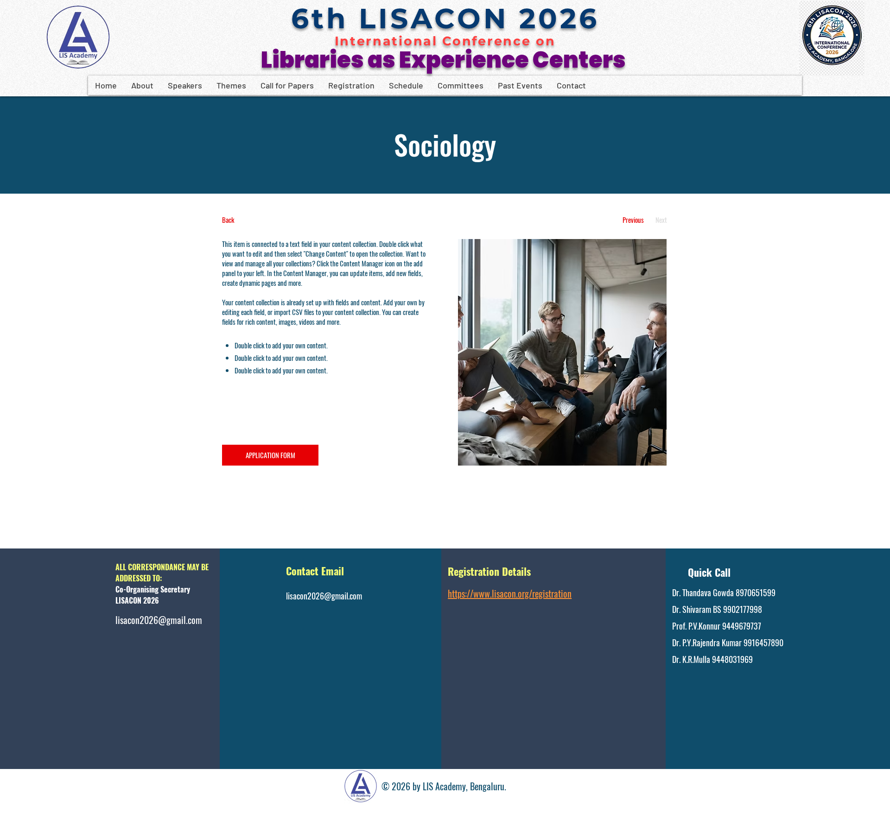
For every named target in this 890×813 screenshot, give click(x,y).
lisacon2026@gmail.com (158, 620)
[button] (142, 85)
